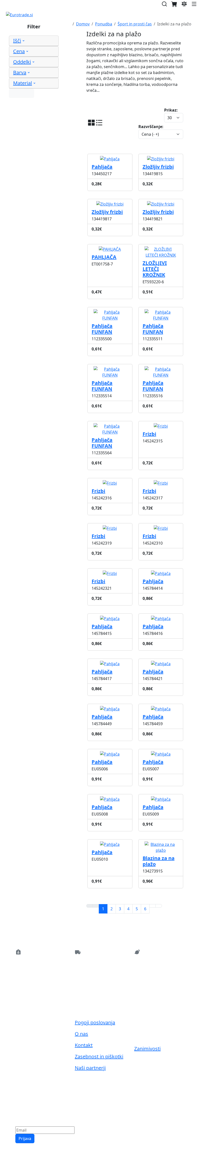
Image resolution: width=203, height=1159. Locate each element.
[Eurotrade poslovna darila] (19, 15)
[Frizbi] (161, 424)
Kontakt (84, 1045)
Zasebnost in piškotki (99, 1056)
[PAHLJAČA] (110, 247)
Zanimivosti (147, 1048)
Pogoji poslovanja (95, 1022)
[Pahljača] (110, 157)
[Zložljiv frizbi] (160, 157)
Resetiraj (21, 93)
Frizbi (98, 491)
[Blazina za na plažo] (161, 842)
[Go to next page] (152, 906)
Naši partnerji (90, 1067)
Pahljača (102, 166)
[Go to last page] (158, 906)
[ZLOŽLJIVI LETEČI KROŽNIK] (161, 247)
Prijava (25, 1138)
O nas (81, 1033)
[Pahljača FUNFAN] (110, 310)
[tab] (33, 41)
